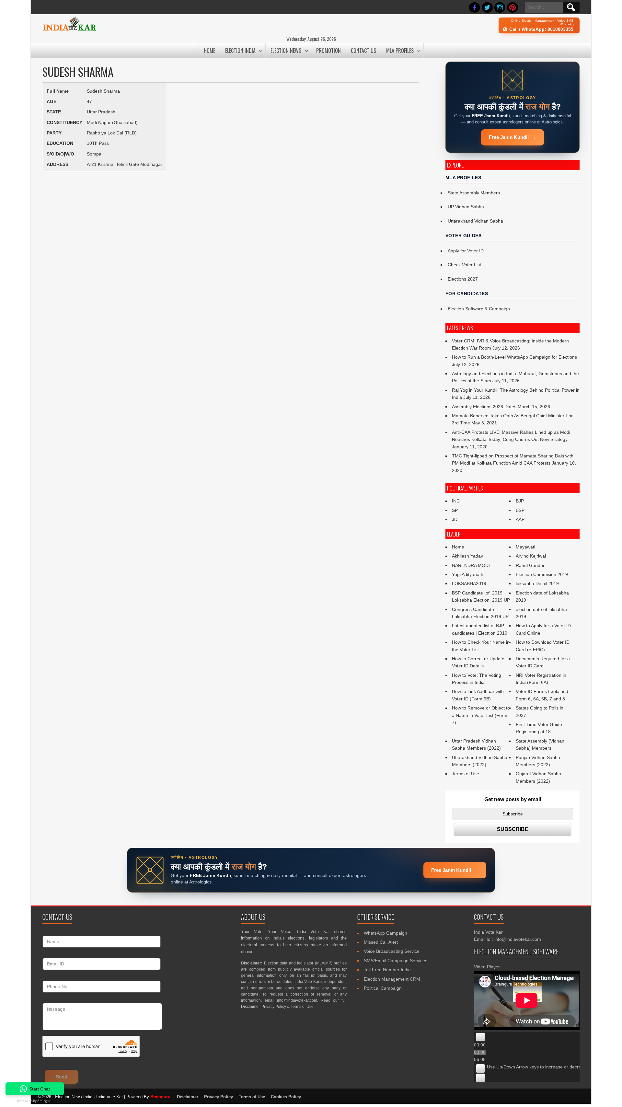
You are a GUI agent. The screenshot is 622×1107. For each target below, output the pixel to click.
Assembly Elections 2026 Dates (484, 406)
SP (455, 510)
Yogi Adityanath (467, 574)
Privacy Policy (273, 1006)
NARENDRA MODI (471, 565)
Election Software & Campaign (479, 308)
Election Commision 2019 (542, 574)
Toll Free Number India (387, 969)
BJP (520, 500)
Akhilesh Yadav (467, 556)
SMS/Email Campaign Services (395, 960)
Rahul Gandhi (530, 565)
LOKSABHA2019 (469, 583)
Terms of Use (465, 773)
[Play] (480, 1037)
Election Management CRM (392, 979)
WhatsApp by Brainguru (34, 1101)
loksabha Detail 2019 (537, 583)
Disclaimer (250, 1006)
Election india (240, 50)
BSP (520, 510)
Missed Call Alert (381, 942)
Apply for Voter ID (466, 250)
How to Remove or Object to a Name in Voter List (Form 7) (481, 715)
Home (209, 50)
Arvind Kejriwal (531, 556)
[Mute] (480, 1068)
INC (456, 500)
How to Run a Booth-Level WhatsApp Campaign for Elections (514, 357)
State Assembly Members (474, 192)
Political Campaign (383, 988)
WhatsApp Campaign (385, 933)
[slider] (546, 1066)
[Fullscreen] (480, 1078)
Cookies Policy (286, 1097)
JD (454, 519)
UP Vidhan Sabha (466, 206)
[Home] (69, 29)
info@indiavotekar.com (297, 1000)
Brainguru (160, 1096)
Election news (286, 50)
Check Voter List (464, 264)
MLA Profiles (400, 50)
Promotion (328, 50)
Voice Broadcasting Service (392, 951)
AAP (520, 519)
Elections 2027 (463, 279)
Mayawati (525, 546)
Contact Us (363, 50)
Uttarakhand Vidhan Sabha (475, 221)
